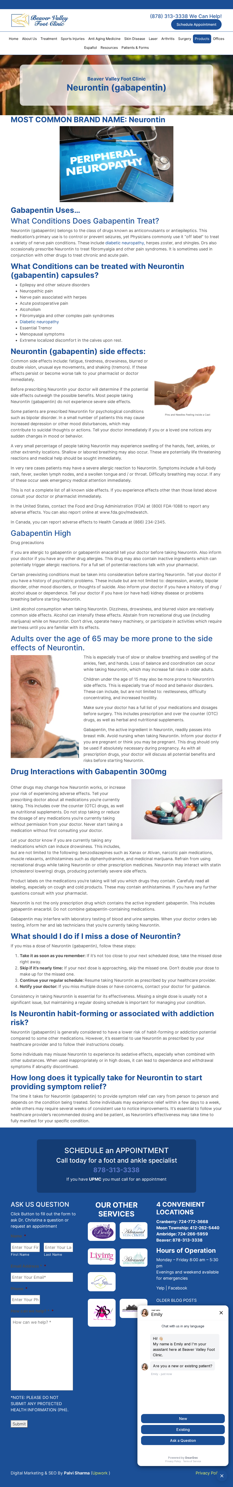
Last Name (53, 1255)
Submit (19, 1424)
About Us (29, 38)
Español (90, 47)
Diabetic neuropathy (39, 321)
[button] (176, 1300)
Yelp (160, 1288)
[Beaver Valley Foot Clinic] (34, 20)
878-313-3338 (116, 1170)
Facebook (177, 1288)
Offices (218, 38)
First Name (20, 1255)
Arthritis (168, 38)
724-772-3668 (193, 1221)
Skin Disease (134, 38)
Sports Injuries (73, 38)
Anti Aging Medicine (104, 38)
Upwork (100, 1473)
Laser (153, 38)
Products (202, 38)
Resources (109, 47)
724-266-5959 (192, 1234)
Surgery (184, 38)
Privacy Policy (209, 1473)
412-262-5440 (204, 1227)
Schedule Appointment (196, 24)
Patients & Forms (135, 47)
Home (13, 38)
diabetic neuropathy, (125, 242)
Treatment (49, 38)
